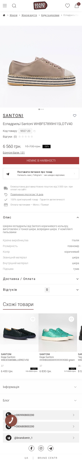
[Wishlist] (33, 319)
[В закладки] (74, 115)
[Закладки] (67, 5)
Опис (7, 217)
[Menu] (6, 5)
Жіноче (13, 15)
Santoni (13, 115)
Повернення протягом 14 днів (26, 194)
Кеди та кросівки (50, 15)
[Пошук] (14, 5)
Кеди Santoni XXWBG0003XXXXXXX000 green (57, 358)
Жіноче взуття (29, 15)
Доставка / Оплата (19, 279)
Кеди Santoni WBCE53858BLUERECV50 (15, 358)
